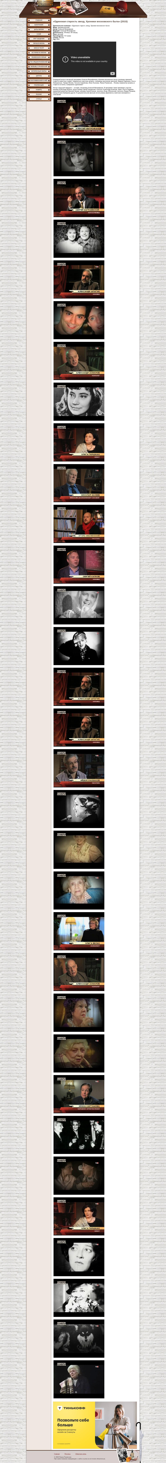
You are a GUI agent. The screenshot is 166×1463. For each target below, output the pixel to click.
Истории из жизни (39, 52)
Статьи (39, 99)
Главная (38, 20)
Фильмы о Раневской (38, 66)
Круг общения (38, 39)
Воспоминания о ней (38, 80)
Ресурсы (67, 1454)
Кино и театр (39, 48)
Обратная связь (80, 1454)
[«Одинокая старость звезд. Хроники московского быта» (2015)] (79, 136)
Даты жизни (39, 29)
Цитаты (39, 76)
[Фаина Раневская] (83, 9)
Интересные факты (39, 71)
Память (39, 90)
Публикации (39, 85)
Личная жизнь (39, 43)
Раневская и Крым (39, 57)
